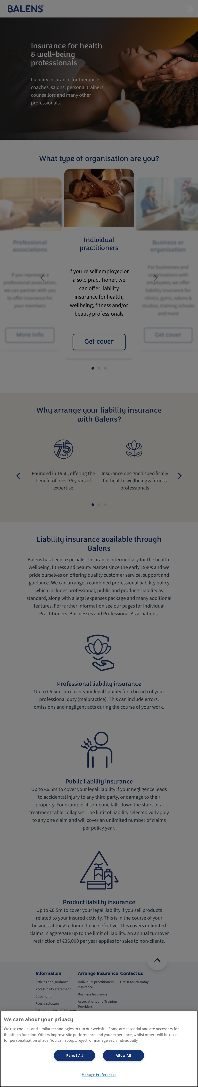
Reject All (74, 1055)
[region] (99, 1049)
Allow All (123, 1055)
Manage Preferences (99, 1074)
